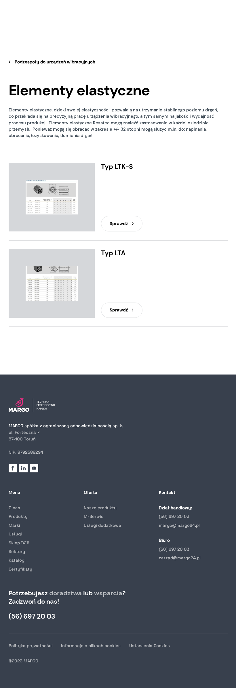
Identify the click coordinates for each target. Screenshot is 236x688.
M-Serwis (93, 516)
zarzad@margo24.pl (180, 557)
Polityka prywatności (31, 645)
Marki (14, 525)
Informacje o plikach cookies (91, 645)
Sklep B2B (19, 543)
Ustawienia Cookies (149, 645)
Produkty (18, 516)
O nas (14, 507)
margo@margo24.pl (179, 525)
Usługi (15, 534)
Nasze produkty (100, 507)
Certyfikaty (20, 569)
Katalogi (17, 560)
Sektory (17, 551)
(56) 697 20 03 (174, 516)
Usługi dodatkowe (102, 525)
